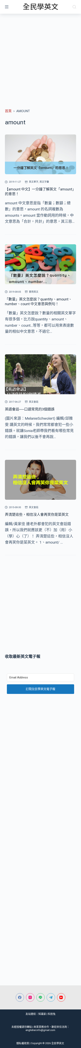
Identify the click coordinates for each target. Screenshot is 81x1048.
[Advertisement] (40, 56)
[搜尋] (74, 7)
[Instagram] (30, 997)
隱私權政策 (22, 1043)
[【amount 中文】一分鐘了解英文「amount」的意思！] (40, 154)
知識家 (42, 1013)
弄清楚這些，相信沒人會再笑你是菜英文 (37, 514)
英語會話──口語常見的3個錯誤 (29, 409)
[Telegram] (51, 997)
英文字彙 (44, 181)
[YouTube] (61, 997)
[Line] (40, 997)
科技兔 (51, 1013)
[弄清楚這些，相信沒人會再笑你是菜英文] (40, 480)
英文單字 (33, 181)
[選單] (6, 7)
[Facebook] (20, 997)
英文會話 (33, 401)
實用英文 (33, 291)
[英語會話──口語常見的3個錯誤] (40, 374)
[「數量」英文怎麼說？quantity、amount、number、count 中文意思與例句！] (40, 264)
